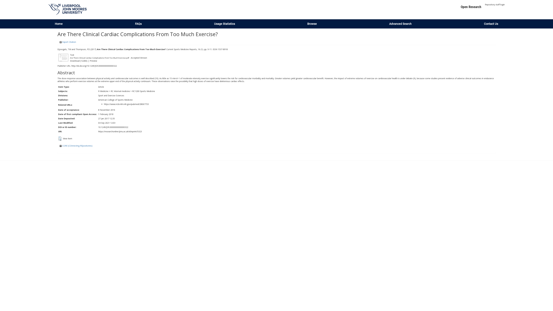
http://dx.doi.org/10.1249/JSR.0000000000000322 (94, 65)
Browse (312, 23)
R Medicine (103, 91)
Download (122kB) (78, 60)
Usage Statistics (224, 23)
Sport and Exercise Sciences (111, 95)
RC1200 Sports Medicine (143, 91)
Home (59, 23)
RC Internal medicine (120, 91)
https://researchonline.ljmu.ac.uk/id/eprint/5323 (120, 131)
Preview (93, 60)
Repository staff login (495, 4)
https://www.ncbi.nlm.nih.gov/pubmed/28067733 (126, 104)
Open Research (471, 7)
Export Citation (69, 42)
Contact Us (491, 23)
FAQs (138, 23)
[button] (59, 138)
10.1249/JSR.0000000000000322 (113, 127)
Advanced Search (400, 23)
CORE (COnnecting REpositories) (77, 145)
